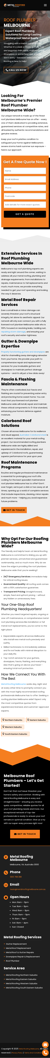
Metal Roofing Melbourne (13, 684)
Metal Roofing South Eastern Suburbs (24, 987)
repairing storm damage (13, 331)
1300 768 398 (16, 877)
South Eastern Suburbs (16, 734)
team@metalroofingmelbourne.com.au (27, 889)
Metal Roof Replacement (18, 948)
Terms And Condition (33, 1053)
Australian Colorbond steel (33, 434)
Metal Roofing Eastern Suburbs (21, 979)
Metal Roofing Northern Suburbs (21, 975)
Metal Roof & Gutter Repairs (20, 952)
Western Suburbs (13, 727)
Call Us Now (17, 70)
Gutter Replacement (16, 943)
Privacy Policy (17, 1053)
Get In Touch (15, 510)
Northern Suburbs (13, 720)
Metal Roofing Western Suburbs (21, 983)
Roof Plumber (12, 960)
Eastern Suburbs (38, 720)
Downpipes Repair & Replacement (23, 956)
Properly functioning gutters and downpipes (23, 351)
